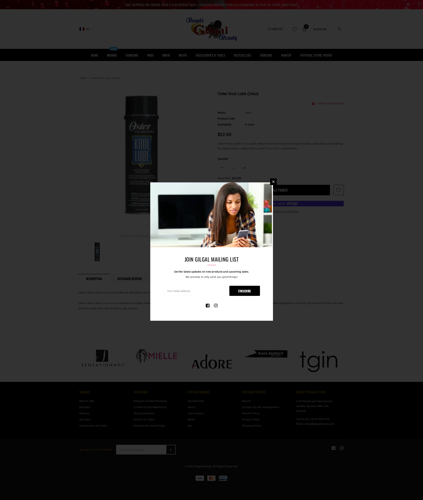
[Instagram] (216, 306)
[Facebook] (208, 306)
